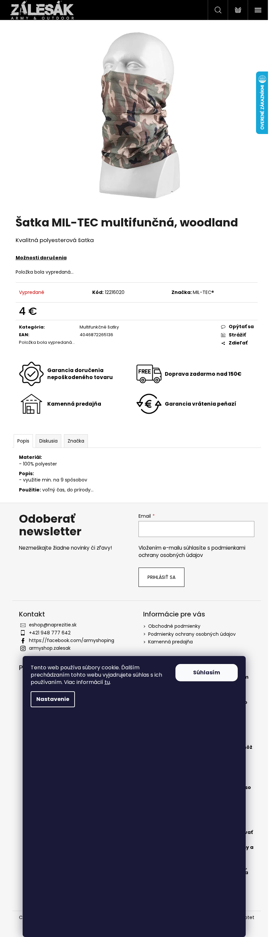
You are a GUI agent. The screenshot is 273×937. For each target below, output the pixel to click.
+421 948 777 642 (50, 632)
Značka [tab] (76, 441)
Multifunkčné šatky (99, 327)
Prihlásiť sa (161, 577)
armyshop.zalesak (50, 648)
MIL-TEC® (203, 292)
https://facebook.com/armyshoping (71, 640)
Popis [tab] (23, 441)
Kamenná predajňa (170, 641)
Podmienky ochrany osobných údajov (192, 634)
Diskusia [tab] (48, 441)
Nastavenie (52, 699)
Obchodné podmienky (174, 626)
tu (107, 682)
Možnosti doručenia (41, 257)
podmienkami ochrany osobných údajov (191, 551)
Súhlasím (206, 672)
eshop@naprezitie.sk (53, 624)
